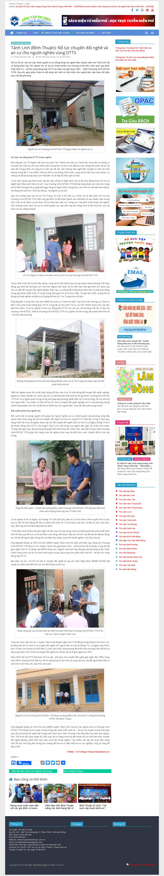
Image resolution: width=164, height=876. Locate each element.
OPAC (35, 33)
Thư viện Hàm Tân (127, 499)
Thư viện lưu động (85, 33)
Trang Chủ (21, 33)
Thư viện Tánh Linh (127, 520)
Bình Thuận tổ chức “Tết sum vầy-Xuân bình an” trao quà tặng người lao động (93, 809)
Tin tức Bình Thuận (63, 57)
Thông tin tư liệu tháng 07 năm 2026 (133, 403)
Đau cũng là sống (74, 771)
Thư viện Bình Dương (128, 544)
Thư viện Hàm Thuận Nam (130, 507)
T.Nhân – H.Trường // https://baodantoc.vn (88, 751)
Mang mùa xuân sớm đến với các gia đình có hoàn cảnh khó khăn (24, 808)
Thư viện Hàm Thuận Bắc (130, 503)
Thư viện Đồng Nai (127, 552)
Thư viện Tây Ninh (127, 565)
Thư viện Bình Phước (128, 548)
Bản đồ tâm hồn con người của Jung (30, 771)
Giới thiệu (106, 33)
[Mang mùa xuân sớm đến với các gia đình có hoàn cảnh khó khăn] (25, 785)
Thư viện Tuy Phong (128, 524)
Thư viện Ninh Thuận (128, 561)
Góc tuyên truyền (125, 337)
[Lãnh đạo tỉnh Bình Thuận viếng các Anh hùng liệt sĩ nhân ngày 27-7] (60, 785)
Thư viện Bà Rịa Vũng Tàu (130, 557)
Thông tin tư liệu (125, 399)
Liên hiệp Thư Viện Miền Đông (132, 540)
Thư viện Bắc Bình (127, 491)
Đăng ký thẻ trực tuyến (57, 33)
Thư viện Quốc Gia (127, 528)
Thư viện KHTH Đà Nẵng (129, 536)
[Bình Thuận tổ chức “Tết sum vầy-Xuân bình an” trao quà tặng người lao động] (94, 785)
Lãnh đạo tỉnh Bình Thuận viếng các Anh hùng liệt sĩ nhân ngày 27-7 (59, 808)
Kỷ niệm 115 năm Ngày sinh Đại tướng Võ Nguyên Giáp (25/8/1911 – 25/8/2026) (50, 6)
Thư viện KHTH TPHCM (129, 532)
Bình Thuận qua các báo (20, 43)
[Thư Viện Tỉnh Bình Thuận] (12, 33)
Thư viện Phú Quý (127, 516)
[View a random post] (152, 33)
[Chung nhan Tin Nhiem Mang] (141, 864)
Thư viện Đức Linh (127, 495)
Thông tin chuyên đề (141, 459)
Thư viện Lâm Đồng (127, 569)
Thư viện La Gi (125, 512)
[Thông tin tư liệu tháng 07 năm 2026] (135, 368)
